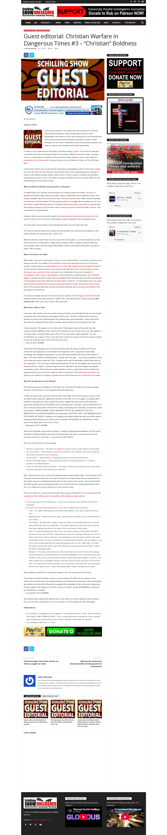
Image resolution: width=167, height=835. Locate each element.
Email (58, 22)
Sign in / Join (50, 2)
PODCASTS (45, 22)
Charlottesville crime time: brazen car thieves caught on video (41, 662)
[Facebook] (131, 2)
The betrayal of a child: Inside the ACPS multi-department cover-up (62, 722)
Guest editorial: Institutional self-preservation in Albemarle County (36, 722)
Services (77, 22)
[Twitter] (138, 2)
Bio (35, 22)
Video (67, 22)
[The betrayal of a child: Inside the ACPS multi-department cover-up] (63, 709)
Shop (106, 22)
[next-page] (101, 696)
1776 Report (130, 22)
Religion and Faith (43, 30)
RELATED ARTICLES (32, 696)
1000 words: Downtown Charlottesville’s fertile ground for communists (86, 664)
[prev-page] (98, 696)
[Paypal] (135, 2)
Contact (116, 22)
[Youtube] (142, 2)
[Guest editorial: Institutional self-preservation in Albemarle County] (36, 709)
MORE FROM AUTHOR (50, 696)
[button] (142, 22)
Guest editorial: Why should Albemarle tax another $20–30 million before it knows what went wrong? (89, 723)
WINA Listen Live (92, 22)
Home (28, 22)
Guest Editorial (33, 28)
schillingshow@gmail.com (41, 820)
